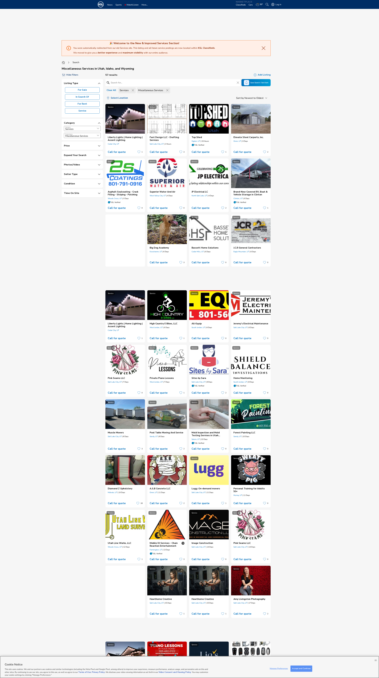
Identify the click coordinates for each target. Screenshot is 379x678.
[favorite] (138, 152)
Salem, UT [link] (196, 439)
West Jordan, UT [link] (156, 327)
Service (82, 110)
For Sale (82, 89)
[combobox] (82, 128)
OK (376, 660)
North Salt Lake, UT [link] (199, 195)
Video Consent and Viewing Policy (175, 672)
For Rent (82, 103)
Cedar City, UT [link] (113, 144)
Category (68, 127)
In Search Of (82, 96)
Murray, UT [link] (237, 495)
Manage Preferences (279, 668)
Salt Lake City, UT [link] (157, 144)
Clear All (111, 90)
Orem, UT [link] (237, 141)
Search (76, 62)
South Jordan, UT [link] (198, 327)
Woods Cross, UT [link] (115, 198)
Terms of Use (84, 672)
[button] (98, 128)
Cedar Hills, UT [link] (198, 251)
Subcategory (69, 134)
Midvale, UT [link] (112, 492)
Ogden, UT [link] (196, 141)
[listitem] (125, 130)
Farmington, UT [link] (156, 550)
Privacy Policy (98, 672)
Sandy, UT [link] (154, 436)
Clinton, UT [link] (238, 198)
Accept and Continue (301, 668)
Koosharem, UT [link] (156, 251)
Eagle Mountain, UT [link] (241, 251)
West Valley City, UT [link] (158, 195)
